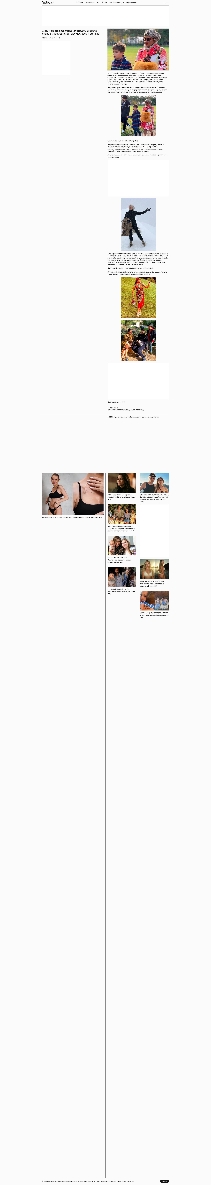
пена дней (128, 410)
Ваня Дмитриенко (130, 3)
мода (142, 410)
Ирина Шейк (102, 3)
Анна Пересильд (114, 3)
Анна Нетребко (113, 73)
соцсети (136, 410)
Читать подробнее (128, 1181)
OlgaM (115, 408)
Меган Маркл (90, 3)
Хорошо (164, 1181)
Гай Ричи (79, 3)
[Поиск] (164, 3)
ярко (156, 73)
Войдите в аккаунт (119, 417)
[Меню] (168, 3)
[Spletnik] (48, 2)
